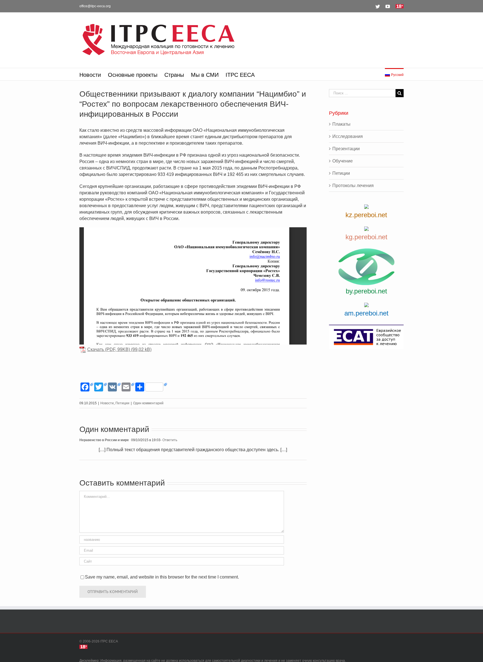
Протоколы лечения (353, 185)
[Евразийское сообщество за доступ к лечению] (366, 337)
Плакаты (341, 124)
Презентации (346, 148)
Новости (107, 403)
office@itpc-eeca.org (95, 6)
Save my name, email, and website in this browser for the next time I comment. (162, 577)
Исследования (347, 136)
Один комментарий (148, 403)
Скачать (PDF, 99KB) (108, 349)
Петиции (122, 403)
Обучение (342, 161)
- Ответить (168, 440)
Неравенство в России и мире (104, 440)
